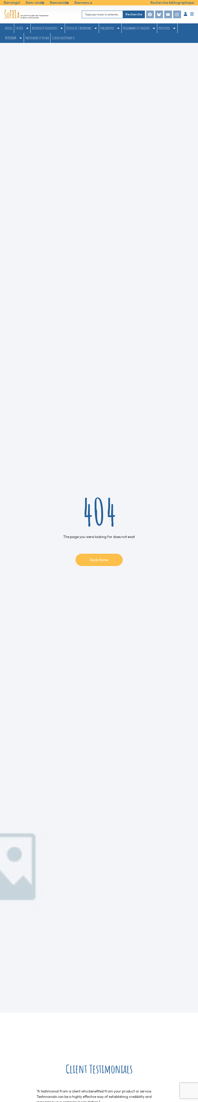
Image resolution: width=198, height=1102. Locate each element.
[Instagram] (177, 14)
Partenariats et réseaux (37, 38)
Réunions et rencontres (44, 28)
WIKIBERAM (10, 38)
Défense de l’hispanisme (78, 28)
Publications (107, 28)
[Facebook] (150, 14)
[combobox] (102, 14)
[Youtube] (168, 14)
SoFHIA (19, 28)
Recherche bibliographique (172, 2)
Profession (164, 28)
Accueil (9, 28)
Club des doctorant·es (63, 38)
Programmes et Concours (136, 28)
